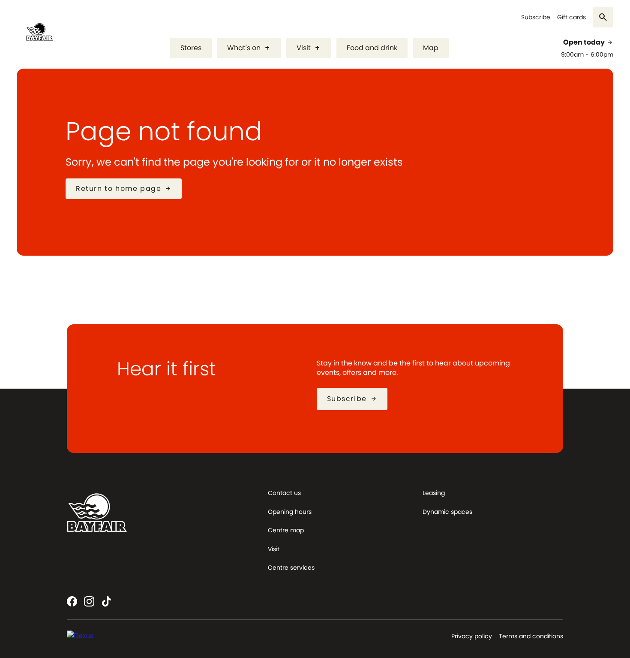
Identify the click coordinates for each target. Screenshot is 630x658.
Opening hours (290, 511)
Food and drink (372, 48)
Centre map (286, 530)
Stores (190, 48)
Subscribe (535, 17)
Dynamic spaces (447, 511)
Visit (309, 48)
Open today (588, 42)
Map (430, 48)
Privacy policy (471, 636)
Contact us (284, 493)
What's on (249, 48)
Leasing (434, 493)
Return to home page (123, 188)
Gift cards (571, 17)
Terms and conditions (531, 636)
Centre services (291, 567)
